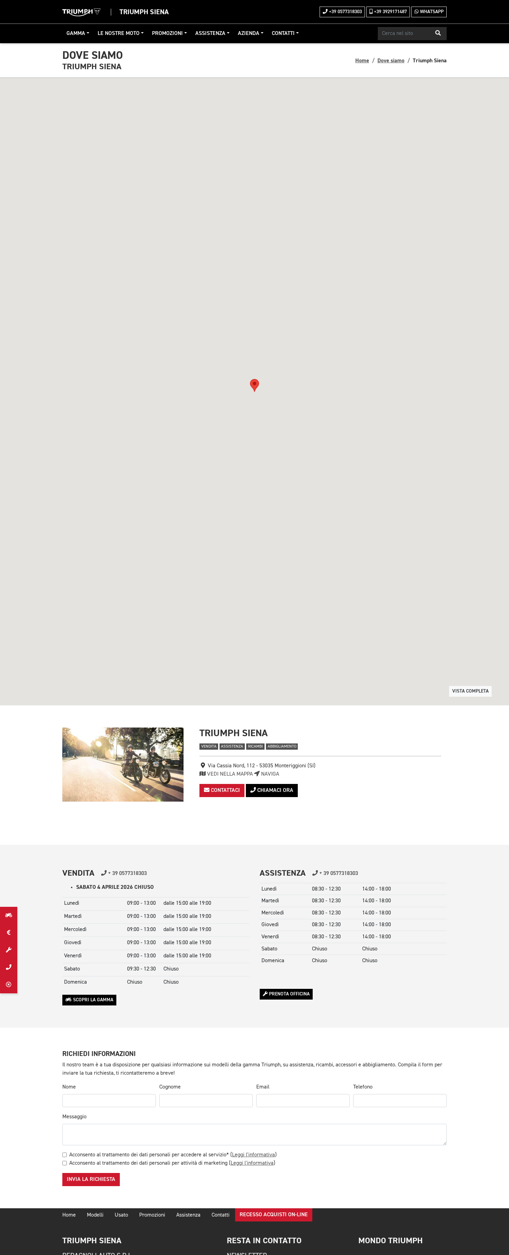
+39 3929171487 (390, 11)
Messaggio (74, 1117)
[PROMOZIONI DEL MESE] (8, 932)
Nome (69, 1087)
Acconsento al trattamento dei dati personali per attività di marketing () (172, 1163)
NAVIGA (269, 774)
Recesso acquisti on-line (274, 1215)
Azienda (248, 33)
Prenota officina (289, 994)
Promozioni (167, 33)
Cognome (170, 1087)
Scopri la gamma (92, 999)
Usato (121, 1215)
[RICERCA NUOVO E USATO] (8, 915)
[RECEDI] (8, 984)
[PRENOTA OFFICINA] (8, 950)
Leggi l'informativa (253, 1155)
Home (362, 60)
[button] (438, 33)
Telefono (363, 1087)
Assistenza (210, 33)
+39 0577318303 (345, 11)
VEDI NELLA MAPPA (229, 774)
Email (262, 1087)
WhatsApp (431, 11)
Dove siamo (390, 60)
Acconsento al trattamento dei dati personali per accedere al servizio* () (173, 1155)
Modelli (95, 1215)
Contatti (283, 33)
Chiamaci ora (274, 790)
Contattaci (224, 790)
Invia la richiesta (91, 1179)
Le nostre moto (119, 33)
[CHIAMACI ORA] (8, 967)
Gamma (75, 33)
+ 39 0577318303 (127, 873)
